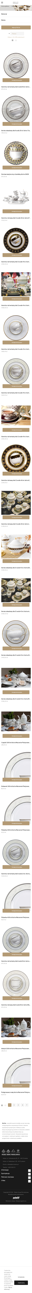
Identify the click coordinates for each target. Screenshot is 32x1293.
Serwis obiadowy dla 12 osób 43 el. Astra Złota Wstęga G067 (16, 655)
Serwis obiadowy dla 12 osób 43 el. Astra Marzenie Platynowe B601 (16, 699)
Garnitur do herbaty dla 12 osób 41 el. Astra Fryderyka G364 (16, 437)
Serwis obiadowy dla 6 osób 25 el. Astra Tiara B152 (16, 131)
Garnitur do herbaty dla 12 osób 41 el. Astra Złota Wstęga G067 (16, 349)
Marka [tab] (3, 20)
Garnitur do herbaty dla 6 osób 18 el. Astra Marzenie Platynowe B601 (16, 961)
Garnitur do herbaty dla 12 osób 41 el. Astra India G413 (16, 305)
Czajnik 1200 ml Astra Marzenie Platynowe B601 (16, 742)
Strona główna (5, 6)
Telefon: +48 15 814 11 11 (9, 1167)
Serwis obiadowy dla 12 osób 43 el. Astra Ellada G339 (16, 568)
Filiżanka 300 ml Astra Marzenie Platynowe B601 (16, 830)
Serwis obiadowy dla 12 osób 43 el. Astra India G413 (16, 611)
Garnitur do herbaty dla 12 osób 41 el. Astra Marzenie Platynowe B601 (16, 393)
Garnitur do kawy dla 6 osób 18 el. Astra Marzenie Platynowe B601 (16, 1005)
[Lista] (16, 40)
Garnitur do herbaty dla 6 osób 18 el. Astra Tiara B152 (16, 87)
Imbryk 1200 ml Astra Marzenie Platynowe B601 (16, 1048)
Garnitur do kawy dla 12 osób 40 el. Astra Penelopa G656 (16, 218)
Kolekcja (14, 6)
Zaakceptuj (21, 1283)
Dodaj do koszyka (17, 80)
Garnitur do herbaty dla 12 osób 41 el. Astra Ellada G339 (16, 262)
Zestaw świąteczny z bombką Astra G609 (15, 174)
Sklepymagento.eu (21, 1201)
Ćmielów (21, 6)
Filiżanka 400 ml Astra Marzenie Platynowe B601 (16, 917)
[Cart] (30, 3)
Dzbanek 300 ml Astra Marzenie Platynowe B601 (16, 786)
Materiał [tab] (4, 14)
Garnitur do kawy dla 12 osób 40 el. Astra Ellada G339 (16, 480)
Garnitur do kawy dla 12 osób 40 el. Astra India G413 (16, 524)
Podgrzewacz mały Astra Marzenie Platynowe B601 (16, 1092)
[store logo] (15, 2)
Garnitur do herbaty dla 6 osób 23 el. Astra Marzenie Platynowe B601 (16, 874)
